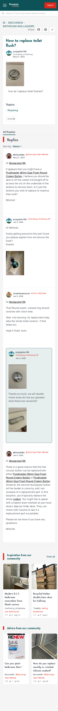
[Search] (3, 13)
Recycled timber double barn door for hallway (42, 597)
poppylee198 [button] (20, 51)
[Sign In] (50, 5)
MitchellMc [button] (19, 154)
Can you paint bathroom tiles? (13, 665)
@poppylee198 (17, 163)
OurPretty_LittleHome (15, 608)
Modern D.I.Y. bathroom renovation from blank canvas (13, 599)
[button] (9, 53)
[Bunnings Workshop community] (14, 5)
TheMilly (37, 608)
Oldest (16, 146)
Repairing (13, 111)
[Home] (4, 22)
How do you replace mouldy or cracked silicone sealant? (44, 666)
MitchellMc (10, 675)
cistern (17, 499)
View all (51, 557)
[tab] (9, 132)
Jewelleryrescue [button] (21, 293)
